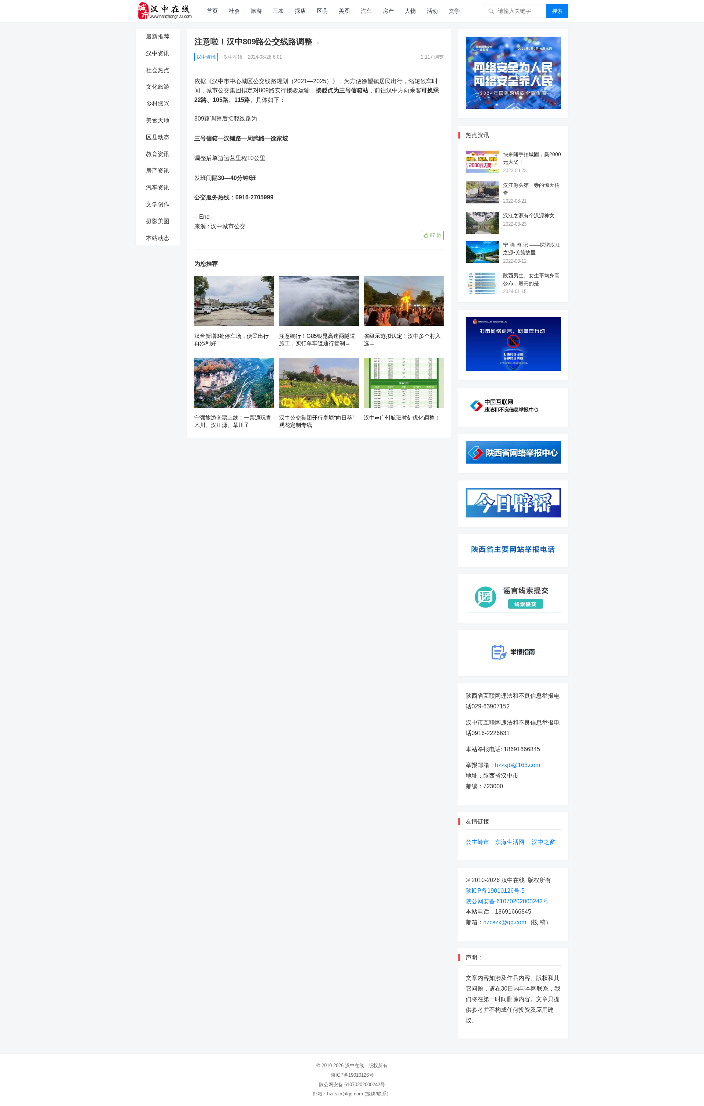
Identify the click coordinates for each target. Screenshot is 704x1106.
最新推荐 (157, 36)
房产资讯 (157, 170)
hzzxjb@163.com (517, 765)
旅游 (256, 11)
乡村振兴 (157, 103)
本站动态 (157, 238)
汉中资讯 (157, 53)
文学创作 (157, 204)
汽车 (366, 11)
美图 (344, 11)
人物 (410, 11)
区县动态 (157, 137)
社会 (234, 11)
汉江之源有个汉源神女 (528, 215)
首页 (212, 11)
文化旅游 (157, 87)
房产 (388, 11)
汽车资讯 (157, 187)
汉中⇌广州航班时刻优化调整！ (402, 417)
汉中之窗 (543, 842)
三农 (278, 11)
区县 (322, 11)
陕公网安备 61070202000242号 (507, 901)
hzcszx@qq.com (504, 922)
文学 (454, 11)
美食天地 (157, 120)
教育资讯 (157, 154)
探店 (300, 11)
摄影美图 (157, 221)
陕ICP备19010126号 (352, 1075)
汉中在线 (232, 57)
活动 (432, 11)
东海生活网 (509, 842)
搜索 (557, 11)
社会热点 (157, 70)
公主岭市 (477, 842)
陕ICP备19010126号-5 (495, 891)
